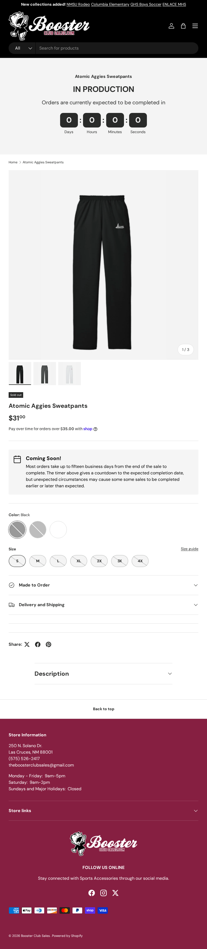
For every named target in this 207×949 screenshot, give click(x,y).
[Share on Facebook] (37, 644)
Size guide (189, 548)
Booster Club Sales (36, 936)
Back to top (103, 708)
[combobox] (103, 48)
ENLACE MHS (174, 4)
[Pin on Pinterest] (48, 644)
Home (13, 162)
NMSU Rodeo (78, 4)
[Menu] (195, 26)
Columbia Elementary (110, 4)
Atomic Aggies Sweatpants (43, 162)
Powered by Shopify (67, 936)
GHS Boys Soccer (145, 4)
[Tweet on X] (27, 644)
